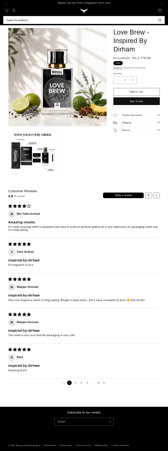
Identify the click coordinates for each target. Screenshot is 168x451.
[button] (6, 10)
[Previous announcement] (6, 3)
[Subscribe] (109, 422)
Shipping (117, 68)
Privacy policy (66, 445)
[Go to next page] (104, 383)
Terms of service (83, 445)
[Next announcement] (161, 3)
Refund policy (50, 445)
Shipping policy (101, 445)
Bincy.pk (20, 445)
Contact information (120, 445)
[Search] (159, 20)
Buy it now (136, 101)
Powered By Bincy (32, 445)
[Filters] (148, 195)
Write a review (123, 195)
